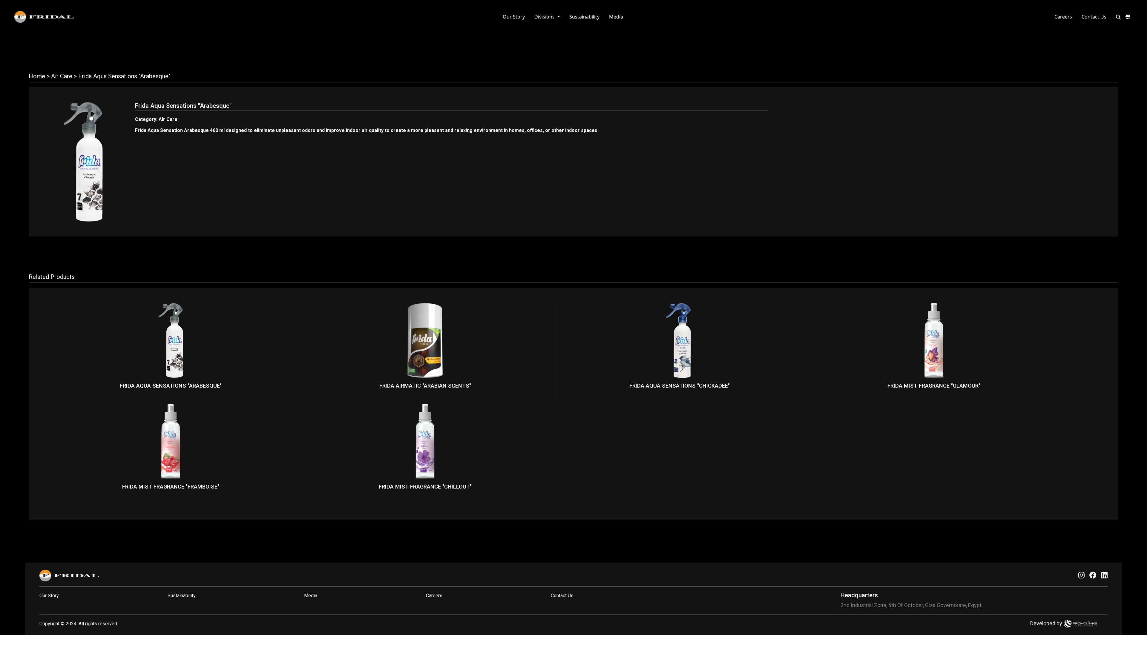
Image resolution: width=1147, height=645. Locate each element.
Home (37, 76)
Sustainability (584, 16)
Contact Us (1094, 16)
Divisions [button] (545, 16)
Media (616, 16)
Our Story (514, 16)
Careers (1063, 16)
